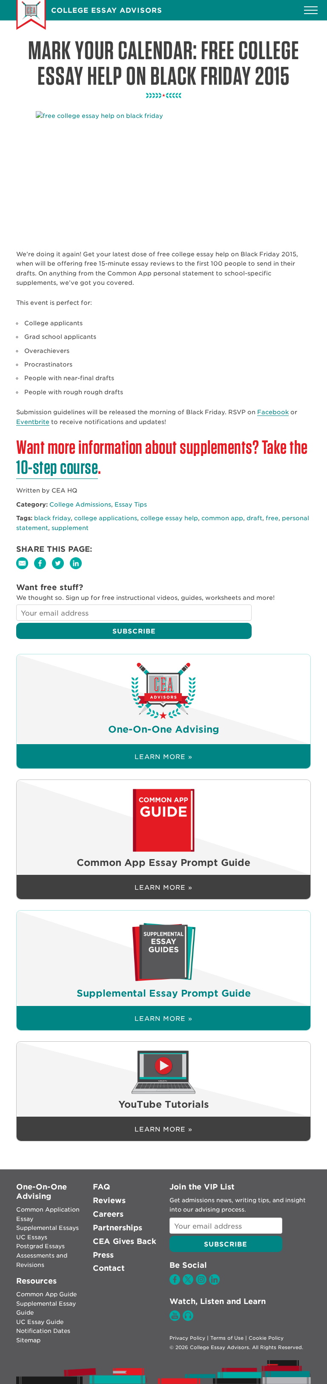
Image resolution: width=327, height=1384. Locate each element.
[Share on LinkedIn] (78, 569)
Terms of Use (227, 1338)
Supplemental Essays (47, 1227)
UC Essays (31, 1237)
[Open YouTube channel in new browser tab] (174, 1318)
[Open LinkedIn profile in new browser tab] (214, 1282)
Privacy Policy (187, 1338)
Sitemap (28, 1340)
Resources (36, 1280)
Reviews (109, 1200)
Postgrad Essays (40, 1246)
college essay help (169, 518)
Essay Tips (131, 504)
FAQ (101, 1186)
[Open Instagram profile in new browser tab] (201, 1282)
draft (254, 518)
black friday (52, 518)
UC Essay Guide (39, 1321)
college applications (105, 518)
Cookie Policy (266, 1338)
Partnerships (117, 1227)
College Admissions (80, 504)
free (272, 518)
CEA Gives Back (124, 1241)
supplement (70, 527)
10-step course (57, 467)
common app (222, 518)
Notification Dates (43, 1330)
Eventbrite (32, 421)
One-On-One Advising (41, 1191)
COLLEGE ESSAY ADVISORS (106, 10)
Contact (109, 1268)
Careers (108, 1213)
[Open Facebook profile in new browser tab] (174, 1282)
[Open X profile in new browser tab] (188, 1282)
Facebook (273, 412)
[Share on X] (61, 569)
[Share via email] (25, 569)
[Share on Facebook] (43, 569)
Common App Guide (46, 1294)
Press (103, 1254)
